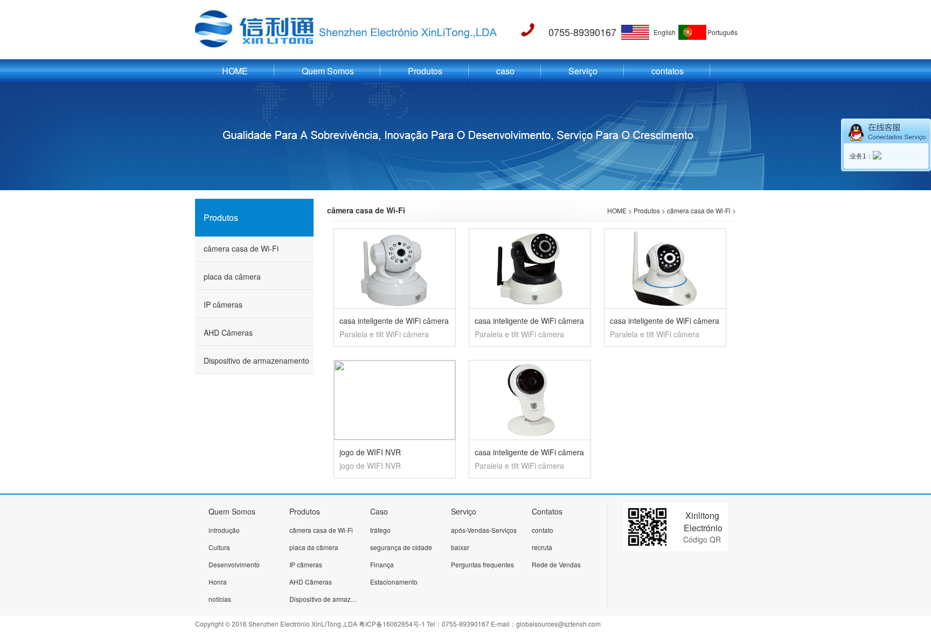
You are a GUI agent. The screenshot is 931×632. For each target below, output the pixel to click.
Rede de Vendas (556, 564)
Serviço (582, 71)
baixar (460, 547)
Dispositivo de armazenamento (256, 360)
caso (505, 71)
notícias (220, 598)
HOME (235, 71)
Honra (218, 581)
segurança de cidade (401, 547)
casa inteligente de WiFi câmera (394, 320)
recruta (542, 547)
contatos (667, 71)
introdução (224, 529)
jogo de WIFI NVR (370, 452)
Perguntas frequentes (482, 564)
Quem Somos (328, 71)
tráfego (380, 529)
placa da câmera (232, 276)
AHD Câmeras (228, 332)
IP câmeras (223, 304)
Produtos (425, 71)
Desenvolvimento (234, 564)
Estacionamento (394, 581)
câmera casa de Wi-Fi (241, 248)
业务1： (861, 156)
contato (542, 529)
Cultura (219, 547)
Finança (382, 564)
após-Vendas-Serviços (484, 529)
